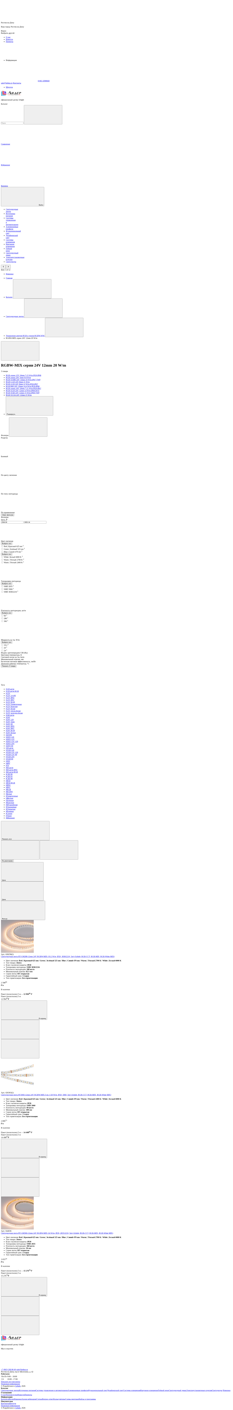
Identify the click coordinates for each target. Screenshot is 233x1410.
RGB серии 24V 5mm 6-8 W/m (18, 378)
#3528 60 (9, 759)
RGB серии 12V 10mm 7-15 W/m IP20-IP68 (23, 375)
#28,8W (9, 735)
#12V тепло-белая (13, 711)
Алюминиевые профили (12, 228)
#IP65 (8, 785)
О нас (8, 37)
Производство (11, 1395)
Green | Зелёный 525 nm (14, 549)
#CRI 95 (9, 776)
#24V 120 (10, 720)
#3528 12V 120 (12, 752)
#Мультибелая (11, 805)
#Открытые (10, 809)
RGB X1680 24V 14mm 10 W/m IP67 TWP (23, 380)
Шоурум (9, 87)
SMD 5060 (9, 589)
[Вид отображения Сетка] (20, 850)
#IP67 (8, 787)
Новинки (9, 274)
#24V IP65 (10, 726)
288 (6, 618)
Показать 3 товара (8, 666)
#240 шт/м (10, 715)
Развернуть (11, 414)
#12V (8, 693)
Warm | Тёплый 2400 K (14, 562)
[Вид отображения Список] (59, 850)
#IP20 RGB (10, 783)
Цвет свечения (7, 541)
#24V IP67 (10, 728)
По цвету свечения (9, 475)
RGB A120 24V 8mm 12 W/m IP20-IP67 (22, 384)
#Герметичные (12, 796)
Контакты (17, 83)
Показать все (7, 839)
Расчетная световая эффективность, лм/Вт (18, 661)
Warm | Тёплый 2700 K (14, 560)
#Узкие (9, 816)
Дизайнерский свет (115, 1390)
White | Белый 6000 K (13, 557)
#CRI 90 (9, 774)
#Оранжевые (11, 807)
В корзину (42, 1018)
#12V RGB (10, 702)
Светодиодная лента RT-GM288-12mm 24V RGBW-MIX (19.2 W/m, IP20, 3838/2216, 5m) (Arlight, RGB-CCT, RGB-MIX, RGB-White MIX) (58, 956)
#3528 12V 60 (11, 755)
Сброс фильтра (7, 515)
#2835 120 (10, 737)
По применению (8, 512)
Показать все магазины (10, 1382)
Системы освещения (10, 241)
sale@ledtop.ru (22, 1370)
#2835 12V (10, 739)
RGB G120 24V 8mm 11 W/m (18, 382)
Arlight (18, 1386)
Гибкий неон (9, 250)
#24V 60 (9, 724)
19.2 (6, 645)
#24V (8, 717)
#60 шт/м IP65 (11, 770)
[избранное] (20, 1048)
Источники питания (10, 215)
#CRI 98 (9, 779)
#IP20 (8, 781)
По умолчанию (7, 861)
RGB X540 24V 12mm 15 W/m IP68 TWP (22, 393)
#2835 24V (10, 744)
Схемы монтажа (72, 1399)
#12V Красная (11, 706)
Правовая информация (10, 1384)
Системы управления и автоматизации (52, 1390)
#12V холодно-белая (14, 713)
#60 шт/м (9, 768)
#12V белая (10, 709)
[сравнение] (20, 1029)
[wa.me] (19, 1367)
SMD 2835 (9, 586)
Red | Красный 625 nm (14, 546)
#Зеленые (10, 800)
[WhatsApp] (19, 81)
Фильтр (5, 919)
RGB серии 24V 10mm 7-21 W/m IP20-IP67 (23, 388)
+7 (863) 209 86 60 (8, 1370)
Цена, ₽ (4, 520)
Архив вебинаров (29, 1399)
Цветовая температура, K (11, 655)
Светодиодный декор (177, 1390)
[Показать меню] (32, 289)
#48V (8, 763)
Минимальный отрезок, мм (12, 659)
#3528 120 (10, 750)
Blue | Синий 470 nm (13, 552)
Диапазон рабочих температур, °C (15, 664)
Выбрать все (6, 543)
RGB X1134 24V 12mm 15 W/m (19, 395)
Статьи (39, 1399)
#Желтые (9, 798)
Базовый (4, 456)
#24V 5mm (10, 722)
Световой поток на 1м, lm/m (12, 657)
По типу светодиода (9, 494)
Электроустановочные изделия (199, 1390)
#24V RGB (10, 731)
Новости (9, 39)
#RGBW (9, 792)
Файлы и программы (87, 1399)
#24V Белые (11, 733)
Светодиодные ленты (10, 1390)
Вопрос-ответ (47, 1399)
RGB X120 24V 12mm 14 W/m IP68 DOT (22, 391)
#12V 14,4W (11, 696)
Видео (11, 1399)
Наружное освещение (10, 245)
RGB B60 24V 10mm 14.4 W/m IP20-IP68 (22, 386)
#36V (8, 761)
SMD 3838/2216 (11, 592)
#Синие (9, 814)
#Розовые (10, 811)
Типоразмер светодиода (11, 581)
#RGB (8, 789)
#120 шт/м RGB (12, 691)
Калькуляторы (59, 1399)
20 (5, 648)
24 (5, 651)
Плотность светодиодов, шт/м (13, 611)
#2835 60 (9, 746)
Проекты (9, 42)
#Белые (9, 794)
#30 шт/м (9, 748)
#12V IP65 (10, 698)
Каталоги (5, 1399)
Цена (4, 880)
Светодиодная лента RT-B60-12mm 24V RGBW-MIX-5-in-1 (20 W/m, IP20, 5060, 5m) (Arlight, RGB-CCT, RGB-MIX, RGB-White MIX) (56, 1095)
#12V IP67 (10, 700)
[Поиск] (43, 114)
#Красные (10, 803)
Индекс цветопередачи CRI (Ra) (14, 653)
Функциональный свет (97, 1390)
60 (5, 616)
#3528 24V (10, 757)
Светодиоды (11, 262)
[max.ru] (55, 1367)
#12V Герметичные (14, 704)
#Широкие (10, 818)
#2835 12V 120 (12, 741)
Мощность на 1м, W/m (10, 640)
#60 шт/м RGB (12, 772)
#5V (7, 765)
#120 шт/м (10, 689)
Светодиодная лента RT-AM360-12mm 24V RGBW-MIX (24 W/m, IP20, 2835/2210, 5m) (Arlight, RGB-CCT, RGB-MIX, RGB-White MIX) (57, 1233)
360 (6, 621)
